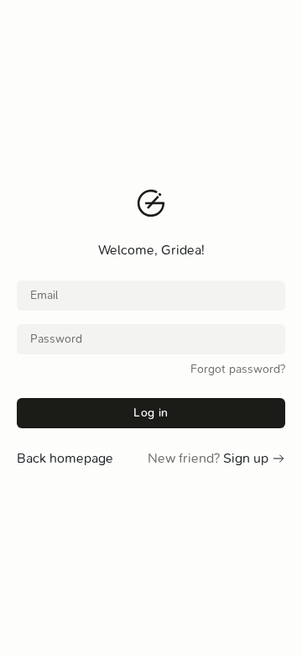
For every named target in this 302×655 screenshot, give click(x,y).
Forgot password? (237, 369)
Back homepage (65, 458)
